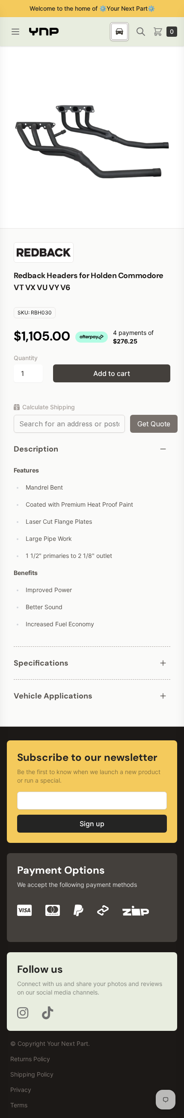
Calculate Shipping (48, 407)
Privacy (20, 1089)
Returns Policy (30, 1058)
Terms (18, 1105)
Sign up (92, 823)
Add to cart (111, 373)
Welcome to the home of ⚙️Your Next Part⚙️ (92, 8)
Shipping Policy (31, 1074)
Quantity (26, 357)
